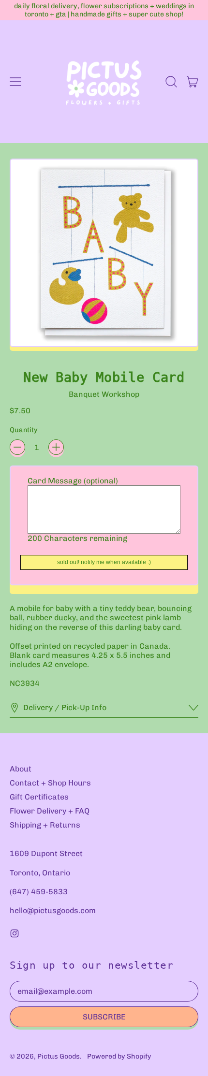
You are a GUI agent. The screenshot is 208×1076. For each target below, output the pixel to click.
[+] (56, 447)
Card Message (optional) (73, 480)
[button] (171, 81)
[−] (17, 447)
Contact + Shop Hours (50, 782)
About (20, 768)
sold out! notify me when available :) (104, 562)
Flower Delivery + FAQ (49, 810)
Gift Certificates (39, 796)
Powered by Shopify (119, 1056)
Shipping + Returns (45, 824)
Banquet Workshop (104, 394)
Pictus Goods (58, 1056)
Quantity (24, 430)
